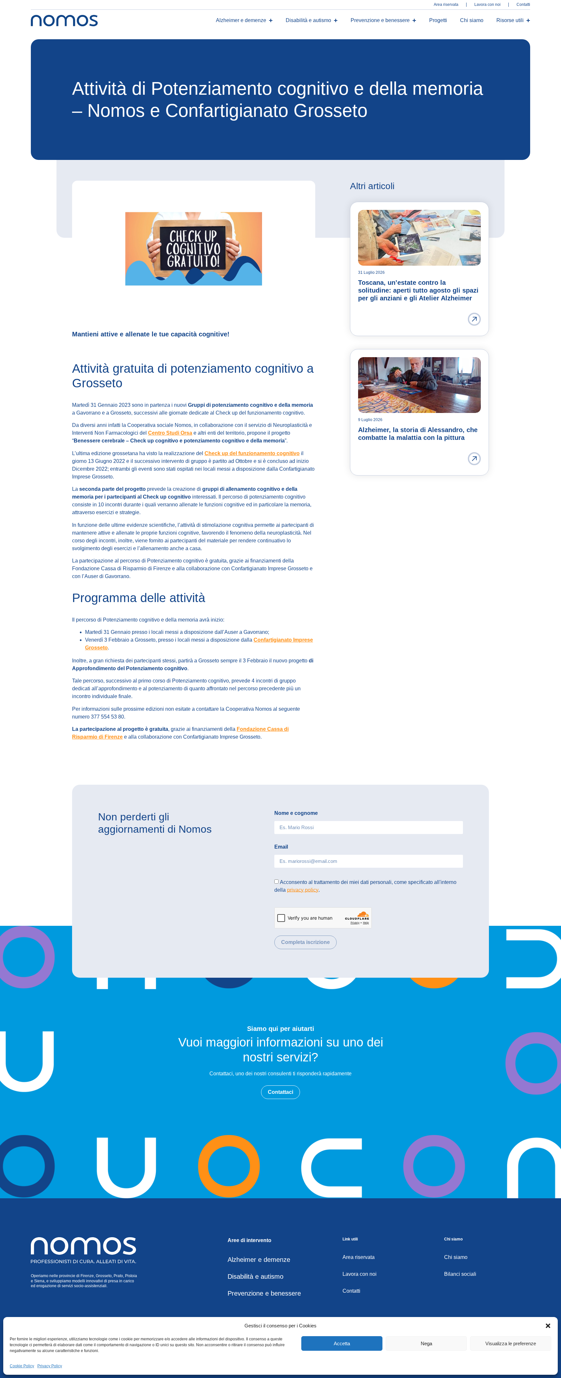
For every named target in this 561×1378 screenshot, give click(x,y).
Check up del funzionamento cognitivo (252, 453)
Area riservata (446, 5)
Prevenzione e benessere (380, 20)
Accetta (342, 1343)
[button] (548, 1326)
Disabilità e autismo (308, 20)
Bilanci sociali (460, 1274)
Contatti (523, 5)
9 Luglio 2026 (370, 419)
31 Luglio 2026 (371, 272)
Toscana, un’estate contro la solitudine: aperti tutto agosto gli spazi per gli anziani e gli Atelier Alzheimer (418, 290)
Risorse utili (510, 20)
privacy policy (302, 889)
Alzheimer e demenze (241, 20)
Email (281, 847)
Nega (426, 1343)
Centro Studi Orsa (170, 433)
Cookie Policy (22, 1366)
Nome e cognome (296, 813)
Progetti (438, 20)
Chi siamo (471, 20)
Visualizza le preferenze (510, 1343)
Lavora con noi (487, 5)
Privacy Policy (49, 1366)
